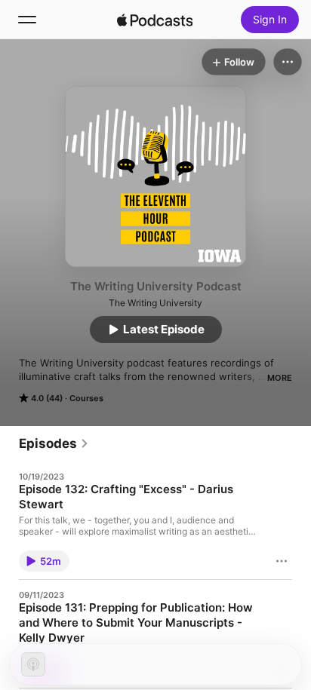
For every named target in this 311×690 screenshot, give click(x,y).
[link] (54, 443)
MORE (279, 378)
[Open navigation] (27, 19)
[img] (155, 19)
